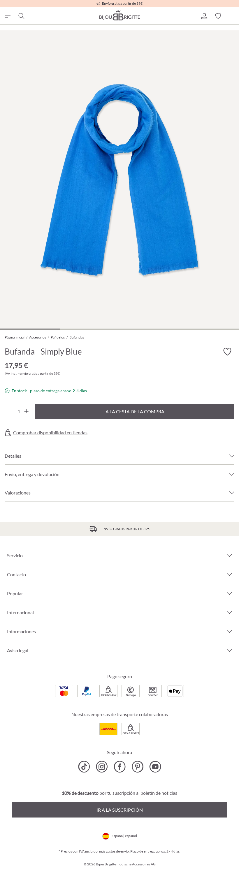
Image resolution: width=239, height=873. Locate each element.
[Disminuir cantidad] (11, 411)
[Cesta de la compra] (232, 16)
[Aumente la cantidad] (26, 411)
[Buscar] (21, 16)
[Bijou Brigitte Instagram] (101, 767)
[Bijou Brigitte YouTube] (155, 767)
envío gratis (29, 373)
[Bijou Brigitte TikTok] (84, 767)
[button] (204, 16)
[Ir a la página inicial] (119, 15)
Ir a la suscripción (119, 810)
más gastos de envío (114, 851)
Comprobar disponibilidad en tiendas (50, 432)
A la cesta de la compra (135, 411)
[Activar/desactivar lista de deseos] (227, 352)
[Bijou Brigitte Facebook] (119, 767)
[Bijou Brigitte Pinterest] (137, 767)
